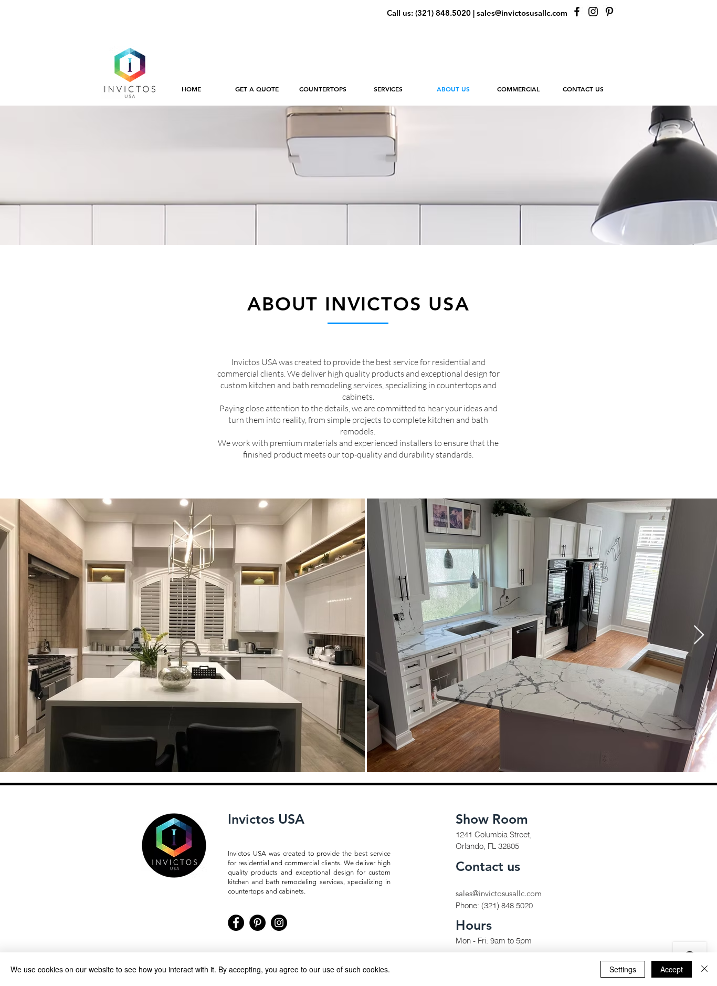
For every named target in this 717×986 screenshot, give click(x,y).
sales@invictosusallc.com (522, 13)
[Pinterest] (609, 11)
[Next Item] (699, 635)
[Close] (704, 969)
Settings (622, 969)
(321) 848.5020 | (446, 13)
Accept (671, 969)
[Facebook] (577, 11)
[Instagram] (593, 11)
